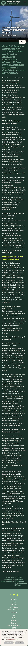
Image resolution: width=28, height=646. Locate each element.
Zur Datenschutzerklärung (12, 639)
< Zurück (22, 42)
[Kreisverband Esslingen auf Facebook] (14, 595)
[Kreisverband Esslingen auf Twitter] (10, 595)
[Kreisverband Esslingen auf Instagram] (17, 595)
